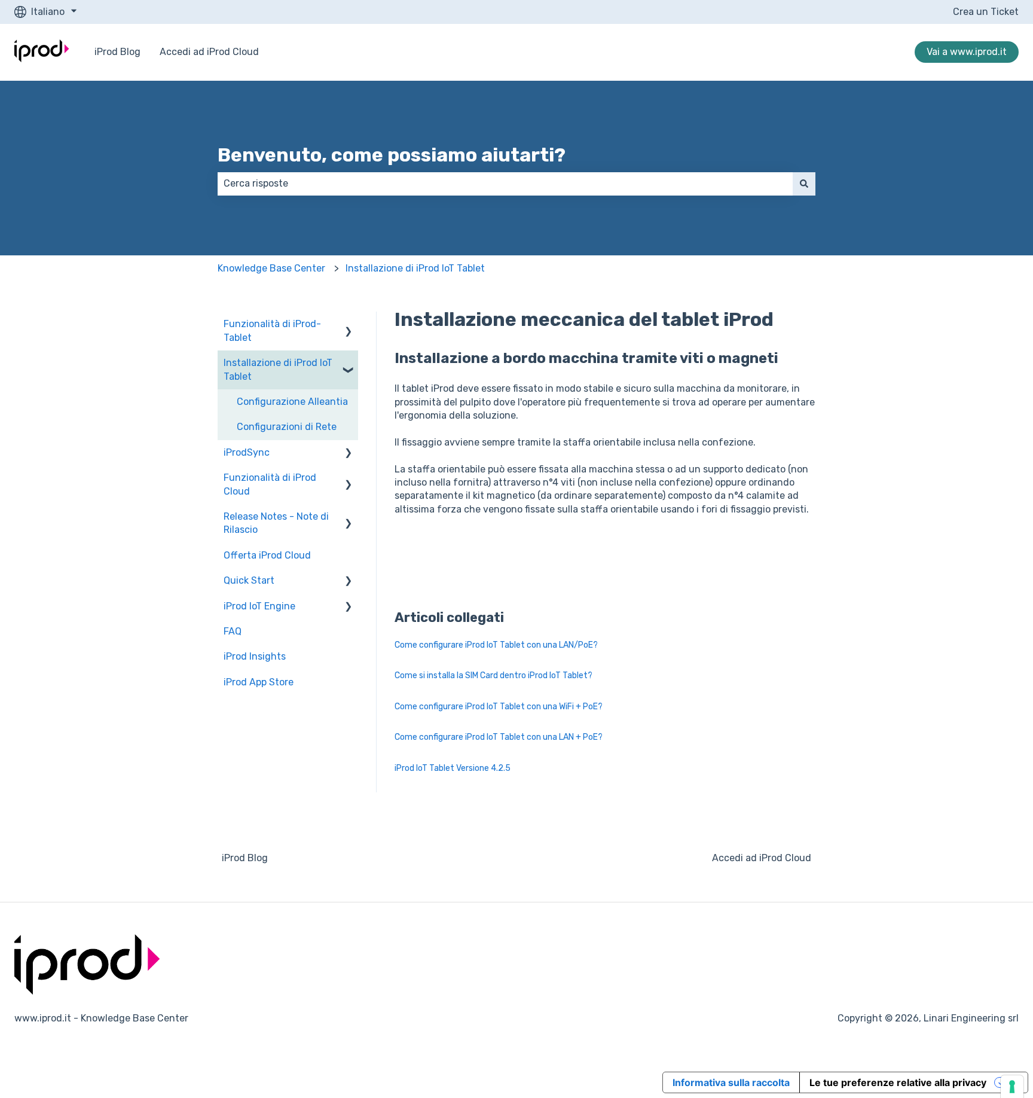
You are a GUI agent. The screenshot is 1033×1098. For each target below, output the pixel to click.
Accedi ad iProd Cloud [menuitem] (761, 858)
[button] (348, 325)
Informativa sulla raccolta (731, 1082)
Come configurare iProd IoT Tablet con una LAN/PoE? (496, 645)
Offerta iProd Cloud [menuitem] (267, 555)
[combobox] (505, 183)
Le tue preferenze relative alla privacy (897, 1082)
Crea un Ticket (986, 11)
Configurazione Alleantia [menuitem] (292, 401)
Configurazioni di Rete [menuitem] (287, 426)
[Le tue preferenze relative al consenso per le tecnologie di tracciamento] (1012, 1086)
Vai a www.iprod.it (967, 51)
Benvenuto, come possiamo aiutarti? (392, 155)
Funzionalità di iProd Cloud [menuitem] (270, 484)
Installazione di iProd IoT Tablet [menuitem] (278, 369)
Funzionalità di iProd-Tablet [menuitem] (272, 330)
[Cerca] (804, 183)
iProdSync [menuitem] (247, 452)
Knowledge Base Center (271, 268)
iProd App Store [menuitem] (259, 682)
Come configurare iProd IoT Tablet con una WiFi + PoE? (499, 707)
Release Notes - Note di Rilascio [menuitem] (276, 523)
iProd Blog (117, 51)
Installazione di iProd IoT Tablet (415, 268)
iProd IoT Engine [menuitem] (259, 606)
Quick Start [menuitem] (249, 580)
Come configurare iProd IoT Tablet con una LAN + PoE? (499, 737)
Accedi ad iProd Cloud (209, 51)
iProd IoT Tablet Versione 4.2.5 (453, 768)
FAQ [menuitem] (233, 631)
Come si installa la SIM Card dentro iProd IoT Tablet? (493, 675)
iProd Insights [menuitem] (255, 656)
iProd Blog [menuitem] (245, 858)
